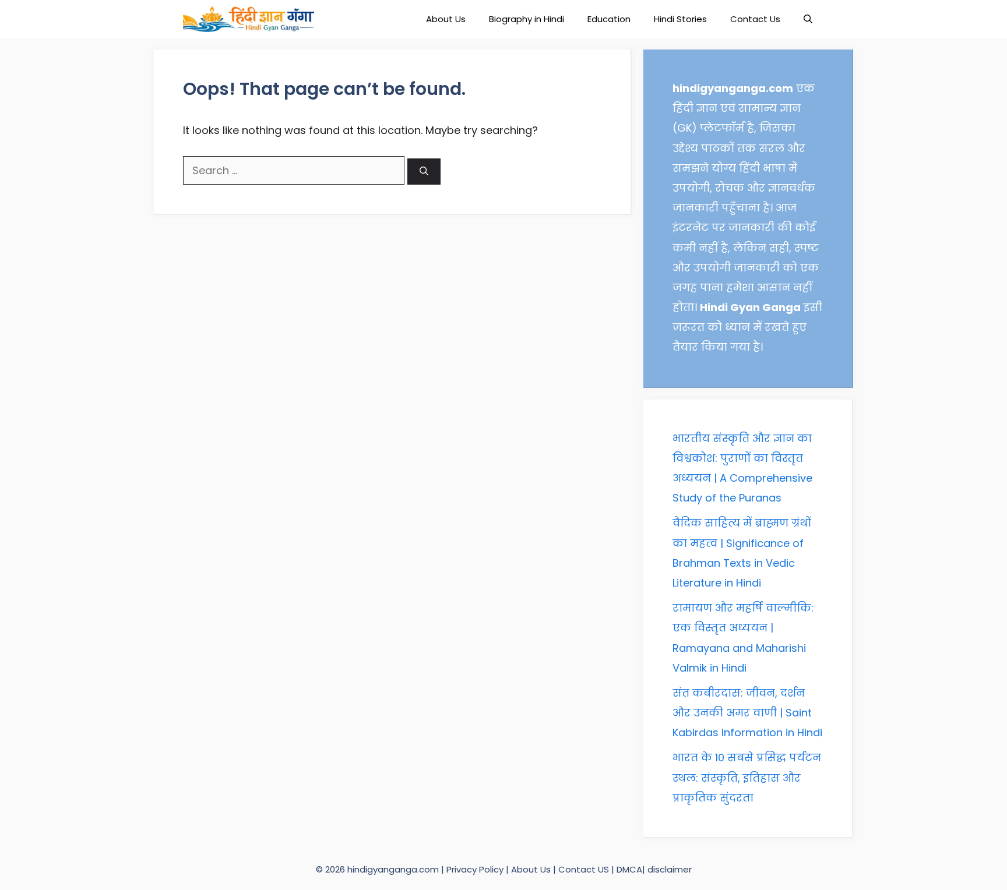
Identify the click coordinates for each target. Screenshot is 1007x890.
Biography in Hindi (526, 19)
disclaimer (669, 869)
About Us (446, 19)
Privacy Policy (476, 869)
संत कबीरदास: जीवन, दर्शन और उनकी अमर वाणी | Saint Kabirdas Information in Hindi (747, 713)
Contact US (583, 869)
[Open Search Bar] (808, 19)
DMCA (629, 869)
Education (609, 19)
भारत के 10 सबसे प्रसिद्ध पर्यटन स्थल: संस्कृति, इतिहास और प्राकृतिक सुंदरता (746, 777)
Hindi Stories (680, 19)
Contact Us (755, 19)
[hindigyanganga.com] (248, 19)
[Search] (424, 171)
